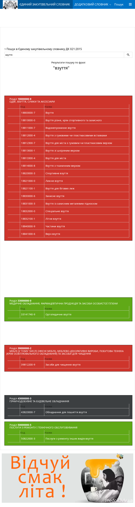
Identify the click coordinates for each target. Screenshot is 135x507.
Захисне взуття (55, 196)
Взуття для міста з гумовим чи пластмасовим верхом (79, 143)
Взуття (50, 112)
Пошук (118, 4)
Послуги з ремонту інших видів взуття (70, 438)
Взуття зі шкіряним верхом (63, 150)
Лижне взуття (54, 181)
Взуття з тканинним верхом (63, 165)
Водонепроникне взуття (61, 127)
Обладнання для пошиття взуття (66, 412)
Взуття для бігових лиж (60, 188)
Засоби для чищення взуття (63, 364)
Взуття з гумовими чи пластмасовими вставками (76, 135)
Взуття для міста (56, 158)
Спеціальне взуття (57, 211)
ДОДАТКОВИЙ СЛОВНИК (91, 4)
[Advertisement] (67, 17)
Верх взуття (53, 234)
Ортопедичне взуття (59, 314)
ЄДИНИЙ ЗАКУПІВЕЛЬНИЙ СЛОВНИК (45, 4)
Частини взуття (55, 226)
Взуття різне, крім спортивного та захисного (74, 120)
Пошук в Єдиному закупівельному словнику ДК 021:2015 (44, 49)
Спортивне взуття (57, 173)
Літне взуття (53, 218)
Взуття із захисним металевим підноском (71, 203)
